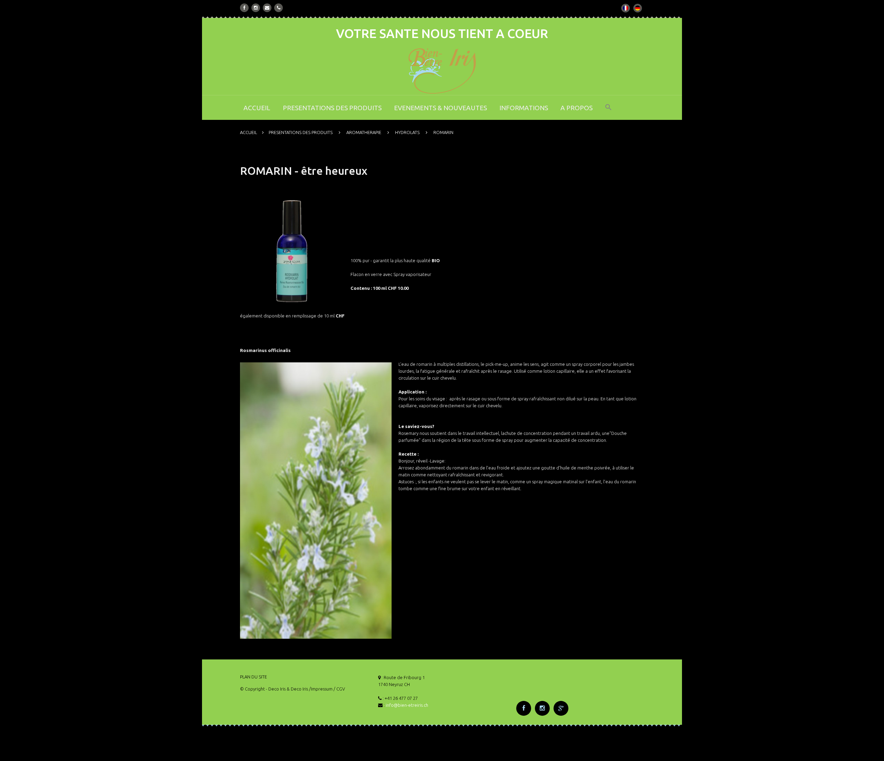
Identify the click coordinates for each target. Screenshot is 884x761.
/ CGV (339, 688)
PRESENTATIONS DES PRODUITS (332, 108)
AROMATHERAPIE (363, 132)
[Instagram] (256, 8)
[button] (608, 112)
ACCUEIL (256, 108)
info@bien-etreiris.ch (407, 705)
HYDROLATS (407, 132)
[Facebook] (244, 8)
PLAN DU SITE (253, 676)
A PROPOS (576, 108)
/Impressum (321, 688)
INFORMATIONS (523, 108)
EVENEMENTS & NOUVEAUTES (440, 108)
